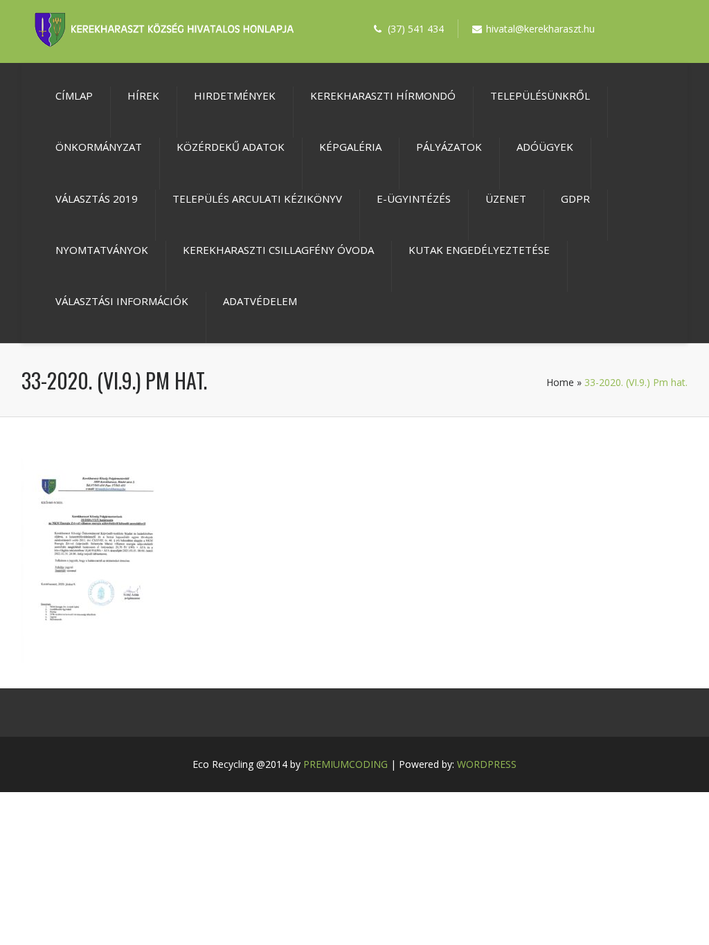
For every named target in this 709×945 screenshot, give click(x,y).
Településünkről (540, 95)
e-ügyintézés (414, 198)
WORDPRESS (487, 764)
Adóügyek (545, 147)
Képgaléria (350, 147)
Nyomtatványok (101, 250)
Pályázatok (449, 147)
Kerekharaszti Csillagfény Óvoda (278, 250)
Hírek (143, 95)
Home (560, 382)
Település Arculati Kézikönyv (257, 198)
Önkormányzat (98, 147)
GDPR (575, 198)
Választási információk (121, 301)
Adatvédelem (260, 301)
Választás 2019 (96, 198)
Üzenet (505, 198)
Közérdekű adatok (231, 147)
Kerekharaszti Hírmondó (383, 95)
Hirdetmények (235, 95)
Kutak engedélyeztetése (479, 250)
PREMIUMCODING (345, 764)
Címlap (74, 95)
